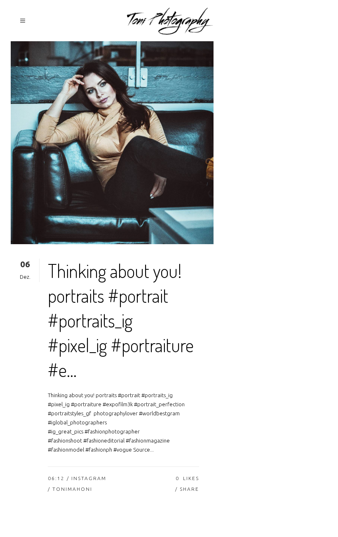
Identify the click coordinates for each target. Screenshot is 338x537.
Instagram (88, 478)
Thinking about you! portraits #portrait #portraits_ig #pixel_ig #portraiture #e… (121, 320)
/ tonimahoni (70, 489)
